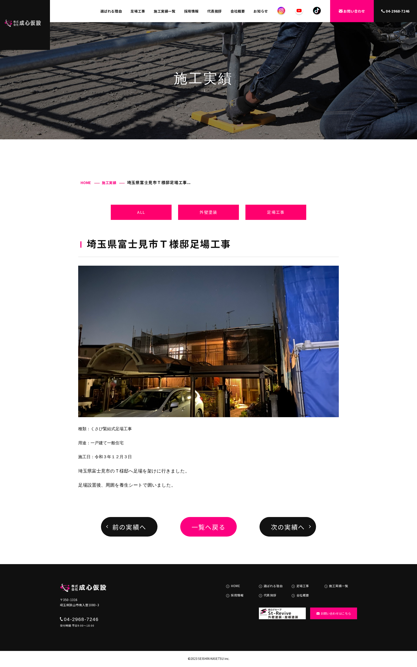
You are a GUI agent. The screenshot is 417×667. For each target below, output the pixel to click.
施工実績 (109, 182)
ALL (141, 212)
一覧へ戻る (209, 526)
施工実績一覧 (164, 11)
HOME (86, 182)
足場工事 (138, 11)
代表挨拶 (214, 11)
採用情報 (191, 11)
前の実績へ (129, 526)
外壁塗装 (208, 212)
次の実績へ (288, 526)
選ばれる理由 (111, 11)
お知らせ (260, 11)
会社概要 (237, 11)
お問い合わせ (354, 11)
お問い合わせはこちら (336, 613)
